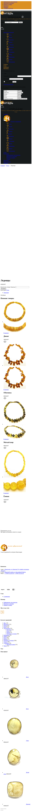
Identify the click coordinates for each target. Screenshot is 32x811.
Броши (19, 94)
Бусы (19, 95)
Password (6, 79)
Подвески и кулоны (22, 98)
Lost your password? (8, 84)
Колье (19, 97)
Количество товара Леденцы (8, 287)
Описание (6, 292)
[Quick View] (5, 342)
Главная (3, 165)
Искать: (2, 22)
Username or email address (10, 76)
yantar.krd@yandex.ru (9, 572)
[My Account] (2, 26)
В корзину (3, 288)
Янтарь (19, 91)
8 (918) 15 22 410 (15, 17)
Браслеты (20, 92)
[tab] (17, 292)
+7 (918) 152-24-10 (9, 573)
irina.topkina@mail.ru (20, 572)
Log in (14, 81)
